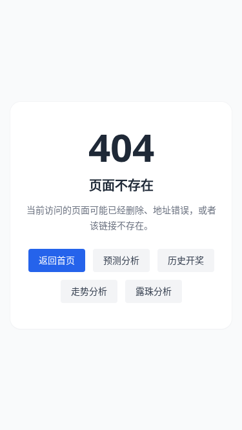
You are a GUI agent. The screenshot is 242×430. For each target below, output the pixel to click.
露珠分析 (154, 291)
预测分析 (121, 260)
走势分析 (89, 291)
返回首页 (57, 260)
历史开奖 (186, 260)
